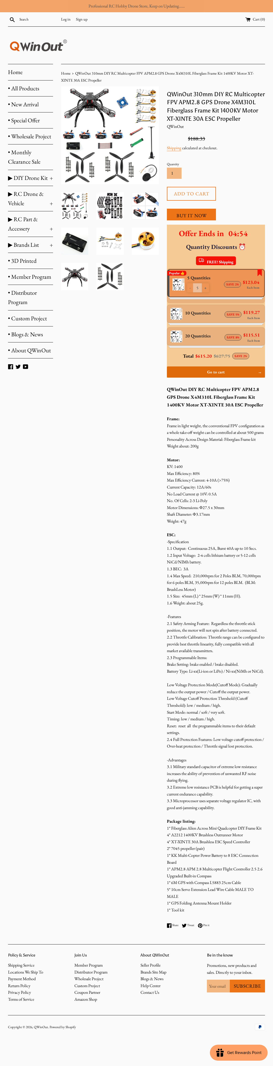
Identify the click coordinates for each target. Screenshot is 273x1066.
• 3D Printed (22, 261)
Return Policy (19, 985)
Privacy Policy (19, 992)
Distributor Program (90, 972)
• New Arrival (23, 104)
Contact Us (149, 992)
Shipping (174, 147)
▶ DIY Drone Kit (30, 178)
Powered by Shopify (63, 1027)
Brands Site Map (153, 972)
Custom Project (87, 985)
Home (15, 72)
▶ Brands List (30, 245)
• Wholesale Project (29, 136)
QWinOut (41, 1027)
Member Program (88, 965)
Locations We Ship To (25, 972)
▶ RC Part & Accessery (30, 223)
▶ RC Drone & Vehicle (30, 198)
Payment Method (22, 979)
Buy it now (191, 215)
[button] (190, 287)
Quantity (173, 164)
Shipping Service (21, 965)
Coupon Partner (87, 992)
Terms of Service (21, 999)
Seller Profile (150, 965)
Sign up (81, 19)
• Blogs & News (25, 334)
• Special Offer (24, 120)
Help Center (150, 985)
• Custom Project (27, 318)
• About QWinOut (29, 350)
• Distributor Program (22, 297)
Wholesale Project (88, 979)
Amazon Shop (85, 999)
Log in (66, 19)
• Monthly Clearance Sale (24, 156)
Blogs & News (151, 979)
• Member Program (29, 277)
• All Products (23, 88)
